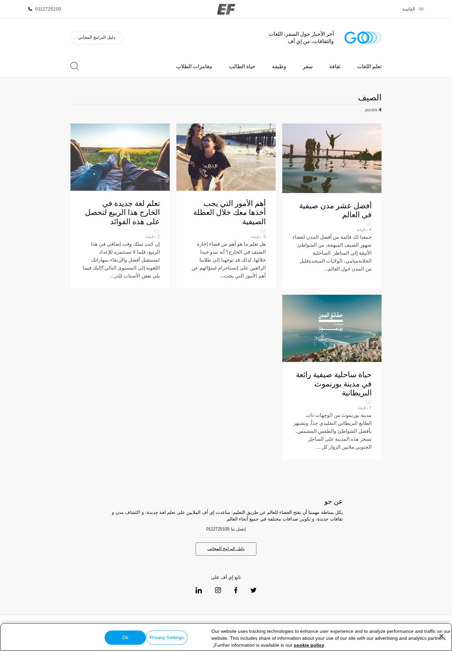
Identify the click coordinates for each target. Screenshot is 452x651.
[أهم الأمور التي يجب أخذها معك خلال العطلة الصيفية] (226, 206)
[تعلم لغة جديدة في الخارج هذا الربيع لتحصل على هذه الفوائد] (120, 206)
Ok (125, 637)
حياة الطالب (242, 66)
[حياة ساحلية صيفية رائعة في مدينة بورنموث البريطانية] (332, 377)
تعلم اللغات (369, 66)
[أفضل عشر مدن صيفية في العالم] (332, 206)
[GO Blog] (363, 37)
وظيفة (279, 66)
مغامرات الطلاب (194, 66)
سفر (308, 66)
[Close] (441, 636)
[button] (412, 9)
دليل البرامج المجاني (96, 37)
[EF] (226, 9)
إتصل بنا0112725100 (226, 528)
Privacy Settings (167, 637)
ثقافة (334, 66)
